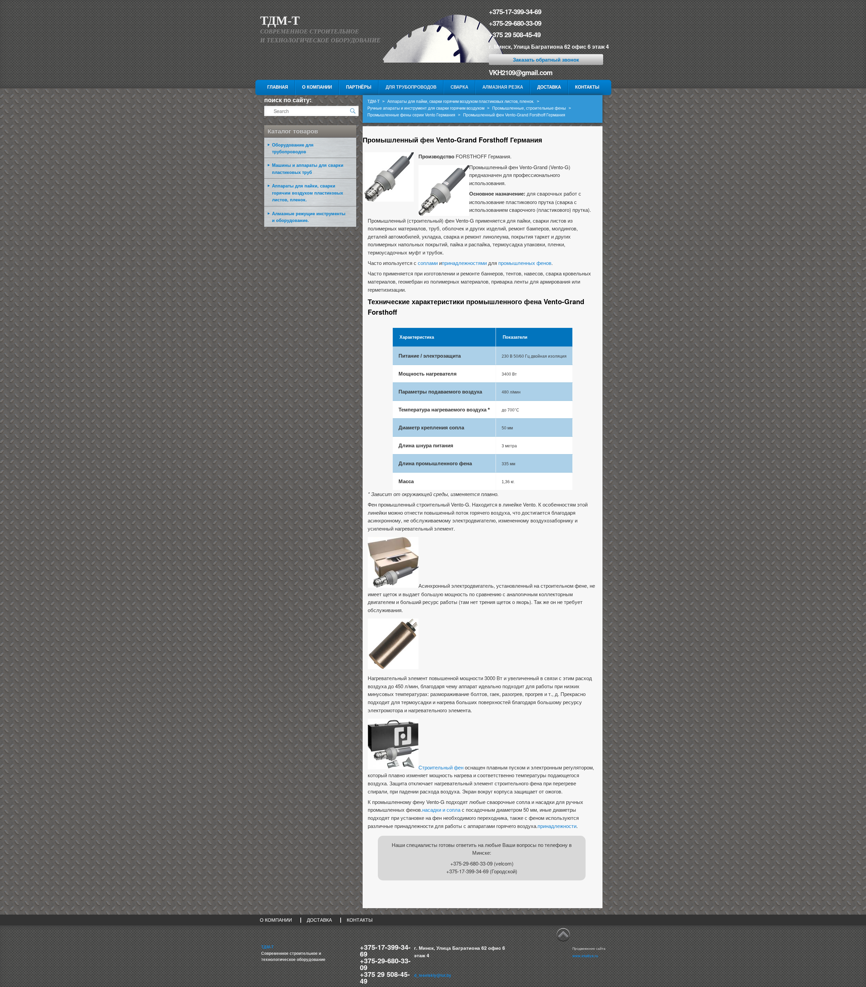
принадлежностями (464, 262)
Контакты (587, 87)
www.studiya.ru (585, 956)
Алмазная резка (502, 87)
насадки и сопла (441, 809)
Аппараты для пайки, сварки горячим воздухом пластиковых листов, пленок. (460, 101)
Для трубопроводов (411, 87)
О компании (317, 87)
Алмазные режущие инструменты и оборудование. (308, 216)
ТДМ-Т (280, 20)
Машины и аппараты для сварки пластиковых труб (307, 168)
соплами (428, 262)
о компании (276, 920)
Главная (277, 87)
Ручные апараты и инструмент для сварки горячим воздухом (425, 108)
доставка (319, 920)
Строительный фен (440, 767)
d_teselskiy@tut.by (432, 975)
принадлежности (557, 825)
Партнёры (358, 87)
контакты (359, 920)
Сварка (459, 87)
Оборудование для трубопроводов (293, 148)
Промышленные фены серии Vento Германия (411, 115)
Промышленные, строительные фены (529, 108)
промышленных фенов (524, 262)
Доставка (549, 87)
